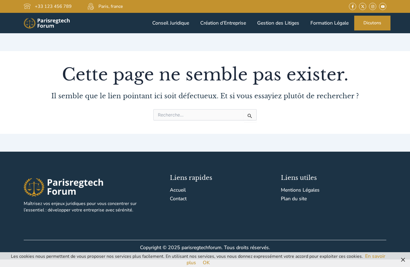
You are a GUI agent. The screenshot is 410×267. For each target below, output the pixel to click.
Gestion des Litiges (278, 23)
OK (206, 262)
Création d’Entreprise (223, 23)
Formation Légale (329, 23)
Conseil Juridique (170, 23)
